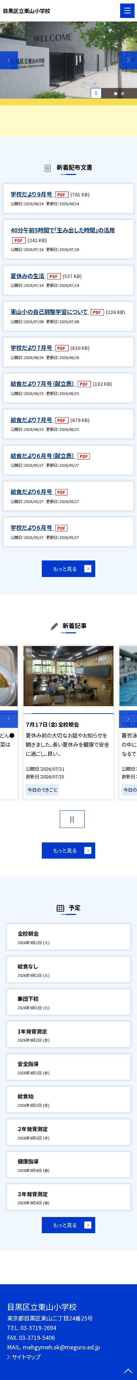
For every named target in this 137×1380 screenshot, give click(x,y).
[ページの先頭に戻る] (128, 1371)
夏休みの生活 (28, 275)
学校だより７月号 (32, 347)
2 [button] (122, 93)
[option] (68, 60)
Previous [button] (9, 60)
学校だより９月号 (32, 194)
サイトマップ (26, 1357)
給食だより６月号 (32, 491)
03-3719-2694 (38, 1327)
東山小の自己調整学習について (50, 311)
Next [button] (128, 60)
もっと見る (65, 568)
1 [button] (115, 93)
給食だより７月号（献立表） (43, 383)
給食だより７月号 (32, 419)
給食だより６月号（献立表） (43, 455)
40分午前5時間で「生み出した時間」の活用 (63, 230)
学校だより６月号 (32, 527)
